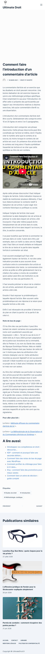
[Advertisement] (22, 33)
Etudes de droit (10, 493)
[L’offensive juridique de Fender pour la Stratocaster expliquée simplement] (22, 572)
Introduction (25, 493)
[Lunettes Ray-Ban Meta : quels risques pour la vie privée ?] (22, 536)
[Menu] (41, 5)
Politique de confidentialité (29, 643)
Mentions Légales (9, 643)
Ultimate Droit (12, 7)
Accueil (6, 640)
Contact (14, 640)
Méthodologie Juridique (13, 497)
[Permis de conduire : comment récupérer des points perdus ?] (22, 608)
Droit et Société (26, 80)
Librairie (24, 640)
